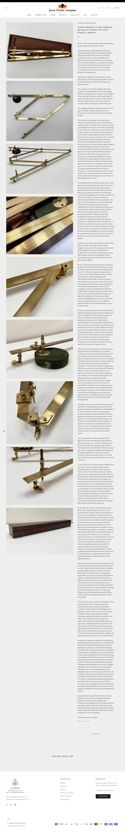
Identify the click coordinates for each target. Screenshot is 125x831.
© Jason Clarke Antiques (16, 823)
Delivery (94, 15)
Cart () (117, 8)
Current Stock (41, 15)
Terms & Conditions (66, 793)
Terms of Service (66, 796)
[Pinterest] (88, 721)
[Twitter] (86, 721)
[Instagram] (11, 804)
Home (29, 15)
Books (53, 15)
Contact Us (74, 15)
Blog (85, 15)
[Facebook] (83, 721)
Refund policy (65, 799)
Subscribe (103, 796)
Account (101, 8)
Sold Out (96, 734)
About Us (63, 15)
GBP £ (6, 8)
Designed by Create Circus (16, 826)
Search (109, 8)
